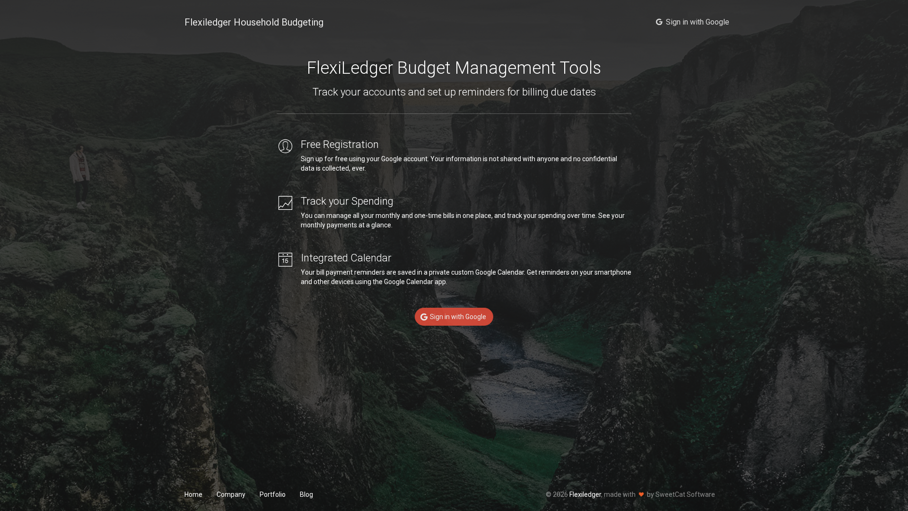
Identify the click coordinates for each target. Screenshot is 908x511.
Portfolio (273, 494)
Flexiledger (585, 494)
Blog (306, 494)
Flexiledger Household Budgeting (253, 22)
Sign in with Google (458, 316)
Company (231, 494)
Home (193, 494)
